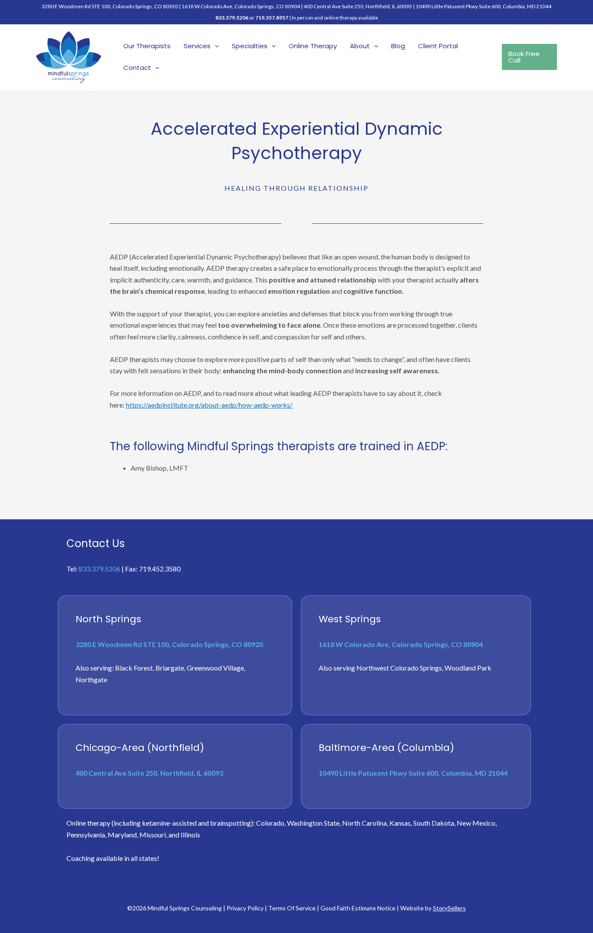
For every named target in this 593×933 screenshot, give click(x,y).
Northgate (91, 679)
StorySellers (449, 908)
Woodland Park (468, 668)
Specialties (249, 45)
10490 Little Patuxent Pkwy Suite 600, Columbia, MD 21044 (483, 6)
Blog (398, 45)
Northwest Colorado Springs (399, 668)
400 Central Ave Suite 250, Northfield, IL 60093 (357, 6)
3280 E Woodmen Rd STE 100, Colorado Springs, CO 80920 (169, 644)
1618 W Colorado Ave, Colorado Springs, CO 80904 (240, 6)
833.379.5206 (231, 17)
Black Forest (134, 668)
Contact (137, 67)
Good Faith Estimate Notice (357, 908)
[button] (215, 46)
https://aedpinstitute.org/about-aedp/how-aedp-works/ (209, 405)
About (360, 45)
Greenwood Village (215, 668)
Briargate (169, 668)
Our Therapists (147, 45)
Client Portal (438, 45)
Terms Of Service (292, 908)
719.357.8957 (271, 17)
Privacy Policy (245, 908)
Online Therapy (313, 45)
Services (197, 45)
